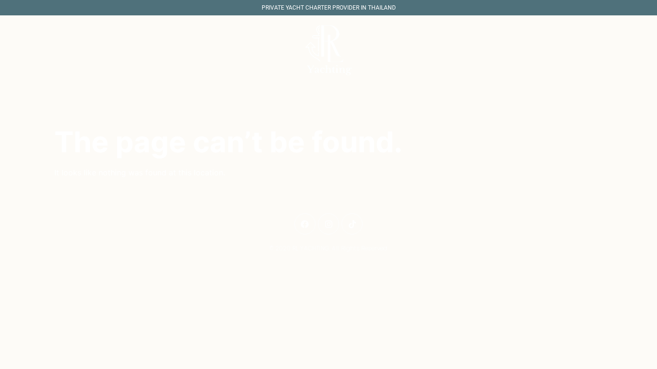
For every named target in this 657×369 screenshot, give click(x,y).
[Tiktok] (352, 223)
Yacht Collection (317, 109)
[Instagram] (328, 223)
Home (263, 109)
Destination (383, 109)
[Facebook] (305, 223)
